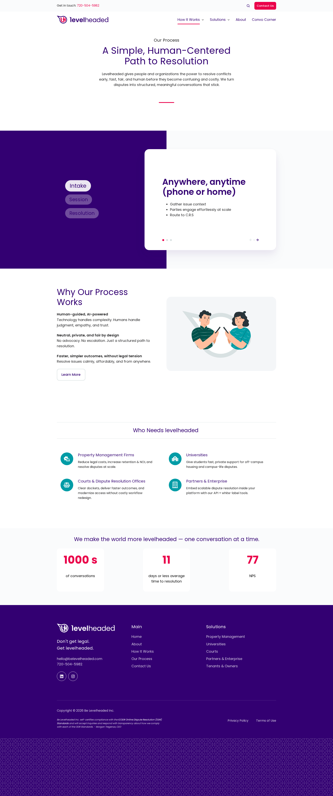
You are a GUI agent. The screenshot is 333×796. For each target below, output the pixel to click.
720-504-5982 (88, 5)
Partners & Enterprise (224, 658)
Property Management (225, 636)
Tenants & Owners (222, 666)
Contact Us (265, 6)
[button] (248, 6)
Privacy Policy (238, 720)
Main (136, 627)
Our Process (141, 658)
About (241, 19)
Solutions (218, 19)
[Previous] (251, 240)
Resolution (171, 240)
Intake (163, 240)
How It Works (188, 19)
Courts (212, 651)
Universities (216, 644)
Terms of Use (266, 720)
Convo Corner (264, 19)
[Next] (257, 240)
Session (167, 240)
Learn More (71, 374)
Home (136, 636)
